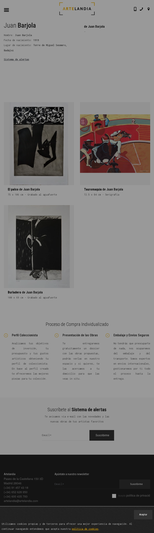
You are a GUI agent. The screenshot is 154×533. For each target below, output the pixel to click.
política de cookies (85, 528)
